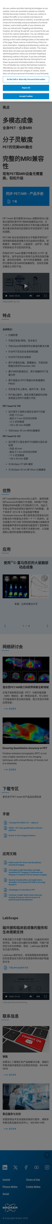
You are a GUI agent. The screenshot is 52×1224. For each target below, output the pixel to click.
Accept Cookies (26, 96)
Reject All (26, 88)
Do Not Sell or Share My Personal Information (26, 79)
